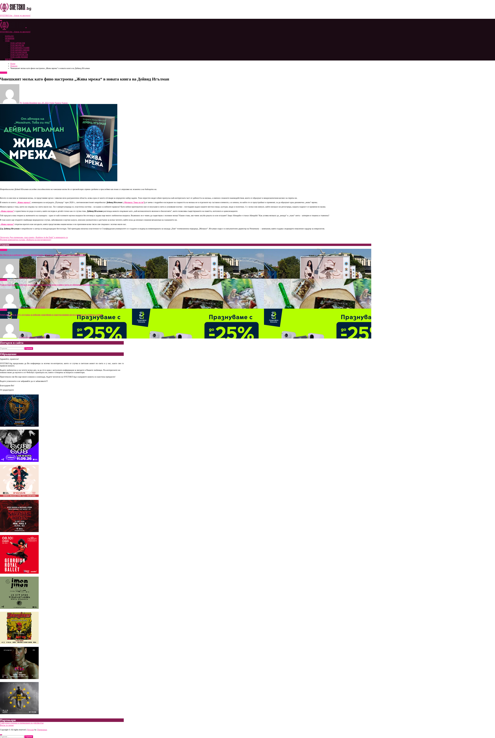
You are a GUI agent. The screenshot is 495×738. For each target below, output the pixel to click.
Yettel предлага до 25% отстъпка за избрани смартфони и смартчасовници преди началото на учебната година (51, 315)
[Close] (1, 734)
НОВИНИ (9, 38)
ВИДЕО (8, 59)
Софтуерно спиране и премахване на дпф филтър (22, 723)
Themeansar (42, 730)
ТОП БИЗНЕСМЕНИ (19, 50)
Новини (3, 73)
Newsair (30, 730)
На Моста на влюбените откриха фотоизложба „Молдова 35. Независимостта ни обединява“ (43, 255)
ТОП (7, 41)
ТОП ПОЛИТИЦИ (18, 52)
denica (22, 277)
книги (58, 103)
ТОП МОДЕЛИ (17, 45)
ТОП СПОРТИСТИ (19, 55)
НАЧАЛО (9, 36)
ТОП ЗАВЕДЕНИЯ (19, 57)
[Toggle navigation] (1, 20)
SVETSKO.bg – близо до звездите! (15, 15)
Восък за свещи (7, 725)
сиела (65, 103)
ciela (52, 103)
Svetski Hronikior (30, 103)
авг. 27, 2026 (30, 277)
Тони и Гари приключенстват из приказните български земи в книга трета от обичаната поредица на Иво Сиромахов (54, 285)
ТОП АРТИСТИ (17, 43)
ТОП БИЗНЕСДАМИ (19, 48)
